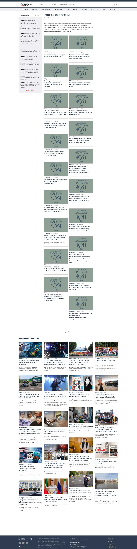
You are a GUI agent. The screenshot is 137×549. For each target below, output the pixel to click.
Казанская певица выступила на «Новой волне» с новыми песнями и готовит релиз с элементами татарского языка (55, 399)
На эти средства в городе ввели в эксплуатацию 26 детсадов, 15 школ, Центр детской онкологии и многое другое (106, 497)
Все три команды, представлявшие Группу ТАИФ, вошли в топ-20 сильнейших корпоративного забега (106, 432)
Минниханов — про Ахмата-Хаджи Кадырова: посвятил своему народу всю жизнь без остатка (30, 85)
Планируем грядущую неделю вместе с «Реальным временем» (54, 468)
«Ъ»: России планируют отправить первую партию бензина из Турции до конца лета (30, 35)
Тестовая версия (74, 544)
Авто (68, 9)
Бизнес (75, 9)
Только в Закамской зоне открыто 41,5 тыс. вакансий (81, 429)
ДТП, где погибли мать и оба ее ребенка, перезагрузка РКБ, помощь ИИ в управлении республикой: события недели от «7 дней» (81, 495)
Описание (110, 544)
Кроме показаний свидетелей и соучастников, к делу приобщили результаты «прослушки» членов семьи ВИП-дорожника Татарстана (30, 436)
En (116, 4)
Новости (42, 4)
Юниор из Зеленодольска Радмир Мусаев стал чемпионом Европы (55, 501)
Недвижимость (59, 9)
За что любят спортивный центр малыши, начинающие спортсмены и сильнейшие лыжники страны (81, 365)
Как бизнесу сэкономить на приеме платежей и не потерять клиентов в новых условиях (30, 504)
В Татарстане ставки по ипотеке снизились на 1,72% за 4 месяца (30, 64)
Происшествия (23, 427)
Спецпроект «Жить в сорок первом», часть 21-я (80, 258)
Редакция (110, 538)
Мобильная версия (75, 542)
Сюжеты (72, 4)
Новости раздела (30, 90)
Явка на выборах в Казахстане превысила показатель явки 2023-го (30, 77)
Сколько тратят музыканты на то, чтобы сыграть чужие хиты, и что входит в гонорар (55, 365)
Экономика (34, 9)
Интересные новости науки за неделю (29, 471)
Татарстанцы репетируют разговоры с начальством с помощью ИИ (28, 22)
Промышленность (46, 9)
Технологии (84, 9)
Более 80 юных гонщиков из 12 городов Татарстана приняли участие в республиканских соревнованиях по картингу (29, 399)
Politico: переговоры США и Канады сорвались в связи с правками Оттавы (30, 28)
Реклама (110, 540)
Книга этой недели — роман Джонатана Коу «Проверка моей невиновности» (106, 464)
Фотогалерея (52, 4)
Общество (112, 9)
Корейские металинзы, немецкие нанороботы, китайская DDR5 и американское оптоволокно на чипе (29, 365)
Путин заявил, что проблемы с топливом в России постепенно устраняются (29, 58)
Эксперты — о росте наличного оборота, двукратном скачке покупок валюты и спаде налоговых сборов (55, 434)
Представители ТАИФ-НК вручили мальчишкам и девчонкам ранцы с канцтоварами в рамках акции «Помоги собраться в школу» (105, 365)
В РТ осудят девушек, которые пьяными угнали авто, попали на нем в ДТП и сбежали (29, 71)
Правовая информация (111, 542)
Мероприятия (95, 9)
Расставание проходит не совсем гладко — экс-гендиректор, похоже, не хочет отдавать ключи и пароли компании (81, 461)
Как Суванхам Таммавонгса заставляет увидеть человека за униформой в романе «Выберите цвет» (81, 398)
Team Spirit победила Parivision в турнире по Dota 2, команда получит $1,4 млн (29, 41)
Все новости (25, 15)
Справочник (63, 4)
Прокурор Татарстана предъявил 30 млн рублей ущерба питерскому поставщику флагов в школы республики (106, 398)
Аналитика (25, 9)
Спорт (104, 9)
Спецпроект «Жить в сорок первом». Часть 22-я (55, 239)
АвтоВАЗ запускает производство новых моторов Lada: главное (30, 51)
